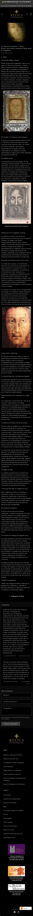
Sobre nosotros (7, 822)
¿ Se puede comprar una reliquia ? (13, 810)
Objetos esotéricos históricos (12, 774)
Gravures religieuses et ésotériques (14, 784)
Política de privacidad (9, 826)
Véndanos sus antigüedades (11, 799)
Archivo (5, 814)
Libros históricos (8, 766)
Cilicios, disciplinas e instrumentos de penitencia (14, 779)
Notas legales (7, 818)
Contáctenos (7, 795)
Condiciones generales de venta (13, 833)
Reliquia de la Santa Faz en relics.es (16, 226)
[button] (2, 14)
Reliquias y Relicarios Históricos (12, 755)
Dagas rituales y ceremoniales (12, 770)
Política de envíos (8, 829)
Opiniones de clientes (9, 802)
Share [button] (5, 57)
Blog (4, 806)
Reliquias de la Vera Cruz (10, 758)
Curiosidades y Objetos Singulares (13, 762)
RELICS (18, 909)
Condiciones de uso (9, 837)
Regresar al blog (17, 596)
